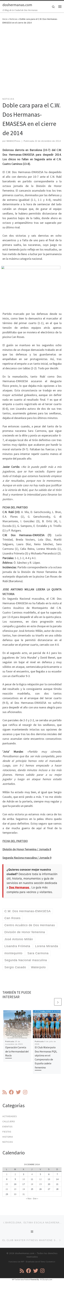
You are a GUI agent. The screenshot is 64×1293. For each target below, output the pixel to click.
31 (23, 1194)
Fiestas (6, 1131)
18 (32, 1184)
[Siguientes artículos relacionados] (58, 1002)
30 (15, 1194)
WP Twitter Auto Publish (21, 1279)
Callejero (8, 1121)
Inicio (5, 18)
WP (22, 1261)
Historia (7, 1136)
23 (15, 1189)
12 (40, 1179)
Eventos (7, 1126)
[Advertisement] (32, 63)
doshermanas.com (24, 1253)
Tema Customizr (48, 1261)
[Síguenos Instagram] (25, 1092)
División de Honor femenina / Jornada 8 (26, 849)
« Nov (29, 1198)
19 (40, 1184)
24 (23, 1189)
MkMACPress (13, 141)
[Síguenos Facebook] (11, 1092)
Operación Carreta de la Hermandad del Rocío (17, 1051)
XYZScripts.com (46, 1279)
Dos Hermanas (19, 887)
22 (7, 1189)
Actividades (9, 1116)
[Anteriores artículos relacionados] (50, 1002)
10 (23, 1179)
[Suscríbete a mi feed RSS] (4, 1092)
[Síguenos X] (18, 1092)
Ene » (35, 1198)
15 (7, 1184)
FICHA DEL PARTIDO (15, 841)
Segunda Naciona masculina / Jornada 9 (26, 858)
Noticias (14, 18)
